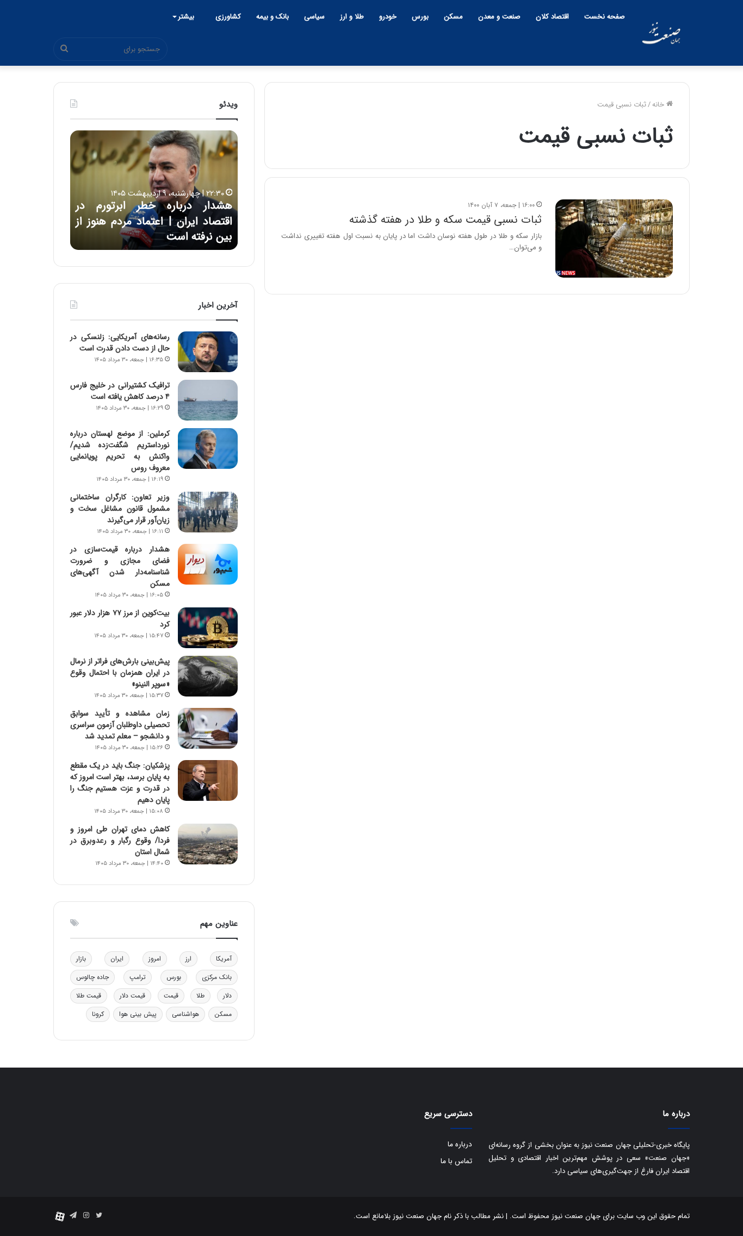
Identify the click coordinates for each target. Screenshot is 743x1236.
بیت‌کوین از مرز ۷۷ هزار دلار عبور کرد (120, 618)
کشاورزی (228, 16)
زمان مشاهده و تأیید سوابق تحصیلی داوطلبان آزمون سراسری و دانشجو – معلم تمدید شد (120, 724)
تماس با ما (456, 1161)
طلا (200, 995)
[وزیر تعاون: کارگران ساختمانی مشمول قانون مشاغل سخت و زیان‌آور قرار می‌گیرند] (208, 512)
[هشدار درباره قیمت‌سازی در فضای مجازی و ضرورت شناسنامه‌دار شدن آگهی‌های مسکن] (208, 564)
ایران (116, 958)
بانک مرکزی (217, 977)
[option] (154, 190)
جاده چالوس (92, 977)
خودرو (388, 16)
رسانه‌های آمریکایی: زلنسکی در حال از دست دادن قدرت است (120, 342)
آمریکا (224, 958)
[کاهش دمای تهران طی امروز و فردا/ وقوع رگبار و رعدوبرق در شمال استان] (208, 844)
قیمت (171, 995)
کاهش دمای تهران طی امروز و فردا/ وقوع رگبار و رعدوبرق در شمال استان (120, 840)
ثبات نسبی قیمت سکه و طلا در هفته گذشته (445, 219)
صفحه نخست (604, 16)
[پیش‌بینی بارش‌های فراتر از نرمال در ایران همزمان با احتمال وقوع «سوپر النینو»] (208, 676)
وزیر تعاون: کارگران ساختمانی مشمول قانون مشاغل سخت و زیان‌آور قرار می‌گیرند (120, 508)
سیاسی (314, 16)
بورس (420, 16)
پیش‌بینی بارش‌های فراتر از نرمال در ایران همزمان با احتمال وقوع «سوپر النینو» (120, 672)
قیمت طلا (88, 995)
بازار (81, 958)
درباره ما (460, 1144)
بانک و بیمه (272, 16)
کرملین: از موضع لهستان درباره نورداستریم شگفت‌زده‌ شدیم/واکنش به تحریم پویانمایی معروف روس (120, 451)
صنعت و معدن (499, 16)
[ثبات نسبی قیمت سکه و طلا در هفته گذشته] (614, 238)
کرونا (98, 1014)
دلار (227, 995)
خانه (659, 104)
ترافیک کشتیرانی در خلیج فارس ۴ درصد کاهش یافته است (120, 391)
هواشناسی (185, 1014)
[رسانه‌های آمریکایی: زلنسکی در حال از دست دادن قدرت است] (208, 351)
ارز (188, 958)
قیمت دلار (132, 995)
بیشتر (186, 16)
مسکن (453, 16)
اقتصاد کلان (552, 16)
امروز (154, 958)
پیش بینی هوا (138, 1014)
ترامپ (137, 977)
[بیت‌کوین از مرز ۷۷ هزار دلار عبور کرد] (208, 627)
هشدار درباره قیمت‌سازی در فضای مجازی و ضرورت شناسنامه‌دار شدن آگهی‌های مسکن (120, 566)
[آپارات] (59, 1216)
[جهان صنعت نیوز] (661, 33)
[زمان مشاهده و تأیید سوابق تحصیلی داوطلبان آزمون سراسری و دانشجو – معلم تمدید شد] (208, 728)
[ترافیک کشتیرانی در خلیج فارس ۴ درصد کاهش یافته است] (208, 400)
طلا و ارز (352, 16)
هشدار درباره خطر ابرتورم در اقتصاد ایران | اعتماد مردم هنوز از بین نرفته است (154, 221)
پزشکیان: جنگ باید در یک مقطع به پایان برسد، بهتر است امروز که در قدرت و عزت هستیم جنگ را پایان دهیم (120, 783)
